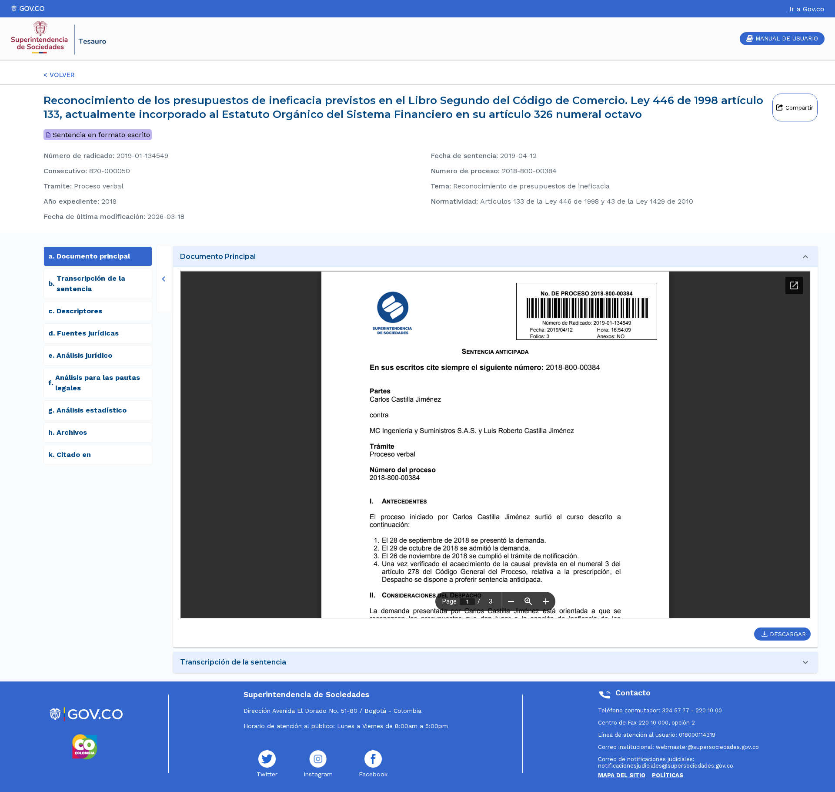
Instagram (318, 774)
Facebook (373, 774)
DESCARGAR (788, 634)
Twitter (267, 774)
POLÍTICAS (667, 775)
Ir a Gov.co (806, 9)
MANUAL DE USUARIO (786, 38)
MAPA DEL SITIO (621, 775)
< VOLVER (59, 75)
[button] (495, 256)
